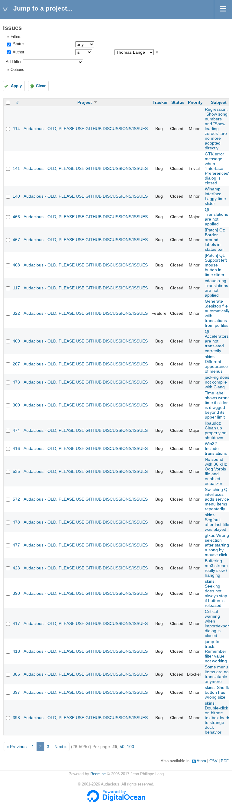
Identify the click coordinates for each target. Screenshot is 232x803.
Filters (16, 37)
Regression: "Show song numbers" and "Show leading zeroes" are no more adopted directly (216, 128)
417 (16, 623)
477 (16, 545)
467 (16, 239)
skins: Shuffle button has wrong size (217, 692)
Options (17, 70)
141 (16, 168)
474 (16, 430)
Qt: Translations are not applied (216, 216)
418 (16, 651)
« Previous (16, 746)
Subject (219, 102)
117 (16, 287)
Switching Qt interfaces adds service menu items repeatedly (217, 499)
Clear (41, 86)
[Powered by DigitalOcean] (116, 801)
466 (16, 216)
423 (16, 568)
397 (16, 692)
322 (16, 313)
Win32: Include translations (216, 448)
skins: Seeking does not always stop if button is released (216, 593)
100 (130, 746)
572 (16, 499)
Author (18, 52)
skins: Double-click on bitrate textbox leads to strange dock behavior (217, 717)
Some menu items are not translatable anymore (217, 674)
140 (16, 196)
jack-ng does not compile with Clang (217, 382)
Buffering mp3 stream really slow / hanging (216, 568)
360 (16, 405)
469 (16, 341)
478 (16, 522)
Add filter (13, 62)
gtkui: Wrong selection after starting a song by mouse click (217, 545)
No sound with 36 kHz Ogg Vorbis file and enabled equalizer (216, 471)
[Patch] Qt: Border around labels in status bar (215, 240)
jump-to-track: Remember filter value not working (216, 651)
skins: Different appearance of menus (216, 364)
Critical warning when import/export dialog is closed (217, 623)
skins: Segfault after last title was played (217, 522)
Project (84, 102)
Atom (201, 761)
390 (16, 593)
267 (16, 364)
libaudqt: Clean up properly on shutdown (216, 430)
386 (16, 674)
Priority (195, 102)
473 (16, 382)
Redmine (98, 774)
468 (16, 265)
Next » (60, 746)
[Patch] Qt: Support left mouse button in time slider (216, 265)
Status (18, 44)
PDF (225, 761)
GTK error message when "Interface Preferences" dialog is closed (217, 168)
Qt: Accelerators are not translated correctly (217, 341)
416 (16, 448)
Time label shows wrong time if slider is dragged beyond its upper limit (217, 404)
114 (16, 128)
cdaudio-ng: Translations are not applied (216, 288)
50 (122, 746)
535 (16, 471)
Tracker (160, 102)
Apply (16, 86)
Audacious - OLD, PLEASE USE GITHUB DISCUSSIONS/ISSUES (86, 128)
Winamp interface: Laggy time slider (215, 196)
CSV (213, 761)
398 (16, 717)
